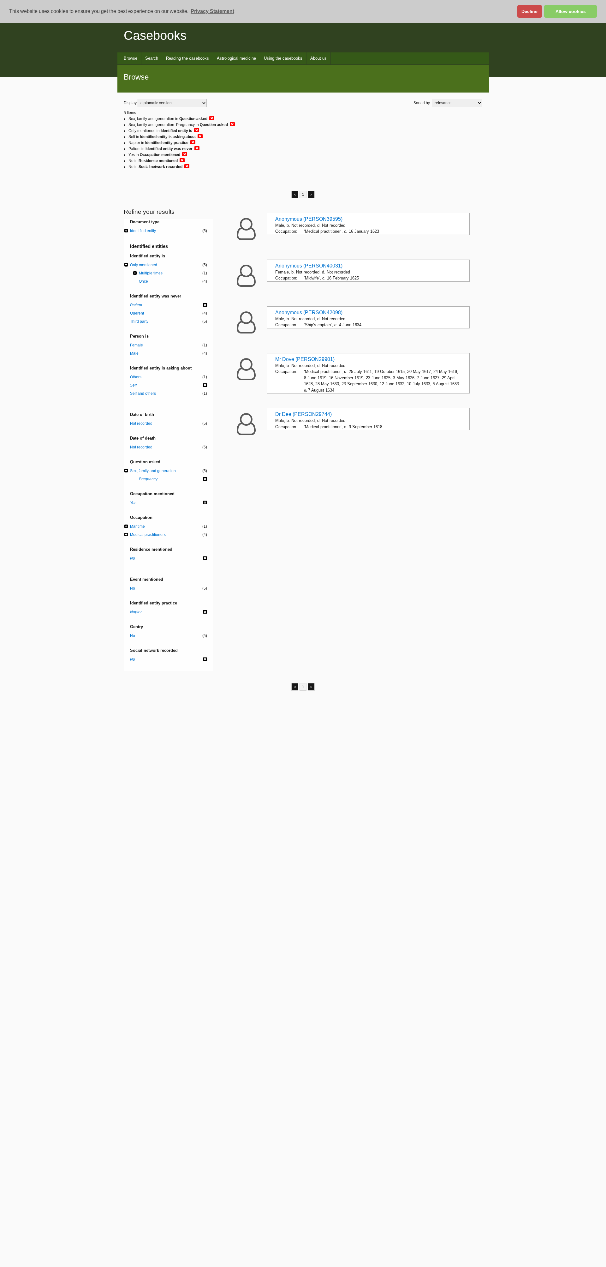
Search (151, 58)
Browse (130, 58)
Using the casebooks (283, 58)
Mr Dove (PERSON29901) (305, 359)
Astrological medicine (236, 58)
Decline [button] (529, 11)
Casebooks (155, 35)
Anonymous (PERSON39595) (308, 219)
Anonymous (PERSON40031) (308, 265)
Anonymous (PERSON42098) (308, 312)
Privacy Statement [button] (212, 11)
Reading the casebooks (187, 58)
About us (318, 58)
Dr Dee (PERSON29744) (303, 414)
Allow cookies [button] (571, 11)
